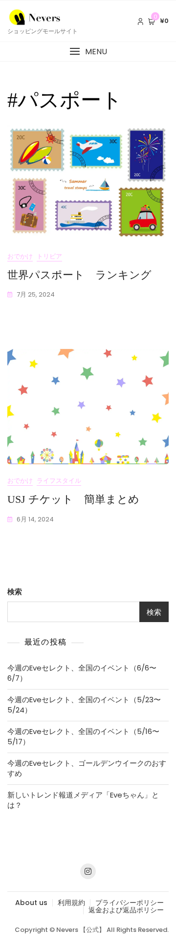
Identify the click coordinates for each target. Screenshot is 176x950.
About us (31, 902)
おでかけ (20, 256)
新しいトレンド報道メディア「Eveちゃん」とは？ (83, 800)
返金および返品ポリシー (126, 910)
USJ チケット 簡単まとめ (73, 499)
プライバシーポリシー (129, 902)
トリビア (49, 256)
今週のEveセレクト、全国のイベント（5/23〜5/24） (84, 704)
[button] (88, 51)
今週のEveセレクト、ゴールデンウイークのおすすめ (86, 768)
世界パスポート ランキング (79, 275)
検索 (14, 591)
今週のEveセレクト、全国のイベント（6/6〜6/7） (81, 673)
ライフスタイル (59, 480)
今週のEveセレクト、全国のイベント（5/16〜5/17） (83, 736)
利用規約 (71, 902)
